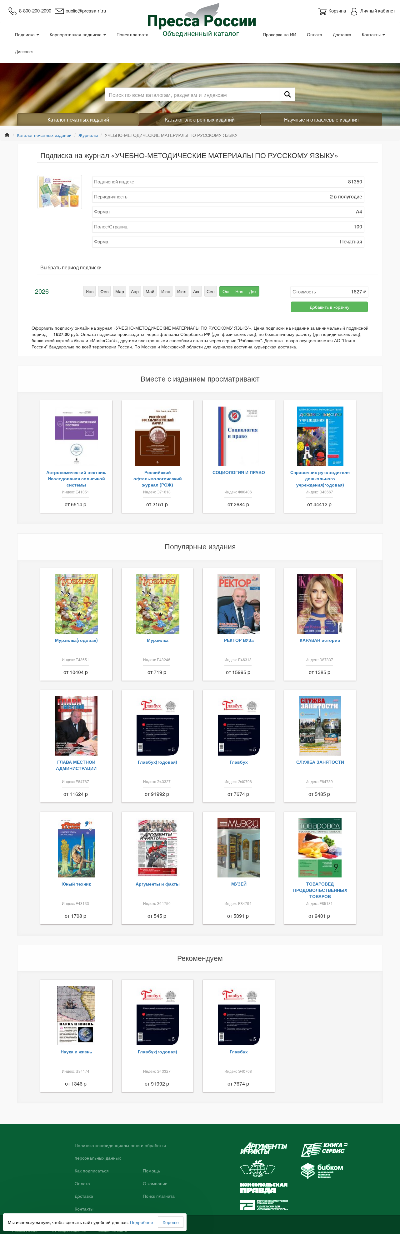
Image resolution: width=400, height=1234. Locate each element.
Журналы (88, 135)
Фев (104, 291)
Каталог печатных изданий (78, 119)
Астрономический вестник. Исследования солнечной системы (76, 478)
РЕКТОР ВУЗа (239, 640)
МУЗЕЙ (239, 884)
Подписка (25, 34)
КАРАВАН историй (320, 640)
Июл (181, 291)
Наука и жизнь (76, 1051)
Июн (165, 291)
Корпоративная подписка (76, 34)
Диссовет (24, 51)
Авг (196, 291)
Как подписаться (92, 1170)
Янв (89, 291)
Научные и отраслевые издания (321, 119)
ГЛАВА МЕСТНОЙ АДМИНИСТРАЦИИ (76, 765)
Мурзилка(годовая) (76, 640)
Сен (211, 291)
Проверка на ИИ (279, 34)
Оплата (314, 34)
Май (150, 291)
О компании (155, 1183)
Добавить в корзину (329, 307)
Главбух (239, 762)
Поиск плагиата (132, 34)
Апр (135, 291)
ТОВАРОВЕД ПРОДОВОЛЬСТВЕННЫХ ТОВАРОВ (320, 890)
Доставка (342, 34)
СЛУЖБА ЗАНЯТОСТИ (320, 762)
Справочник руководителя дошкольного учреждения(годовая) (320, 478)
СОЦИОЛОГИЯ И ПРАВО (238, 472)
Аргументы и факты (158, 884)
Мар (119, 291)
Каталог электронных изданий (200, 119)
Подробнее (141, 1222)
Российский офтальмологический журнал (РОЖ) (157, 478)
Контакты (372, 34)
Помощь (151, 1170)
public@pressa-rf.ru (86, 10)
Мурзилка (157, 640)
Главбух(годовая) (157, 762)
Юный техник (76, 884)
